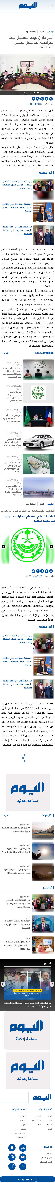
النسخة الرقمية (25, 1179)
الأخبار (42, 31)
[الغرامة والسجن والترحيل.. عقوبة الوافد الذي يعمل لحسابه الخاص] (38, 393)
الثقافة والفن (36, 1120)
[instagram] (12, 1157)
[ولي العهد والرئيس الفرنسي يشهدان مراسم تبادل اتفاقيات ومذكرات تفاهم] (43, 903)
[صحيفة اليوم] (27, 5)
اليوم (52, 103)
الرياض (47, 576)
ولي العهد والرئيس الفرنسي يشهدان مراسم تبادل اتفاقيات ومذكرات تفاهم (17, 184)
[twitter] (51, 99)
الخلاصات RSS (21, 1137)
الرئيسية (50, 31)
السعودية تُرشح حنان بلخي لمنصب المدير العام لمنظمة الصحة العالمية (17, 207)
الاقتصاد (38, 1116)
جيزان (47, 103)
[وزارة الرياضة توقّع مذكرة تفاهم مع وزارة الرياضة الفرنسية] (38, 416)
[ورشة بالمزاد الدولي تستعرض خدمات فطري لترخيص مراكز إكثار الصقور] (43, 945)
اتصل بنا (23, 1124)
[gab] (22, 1148)
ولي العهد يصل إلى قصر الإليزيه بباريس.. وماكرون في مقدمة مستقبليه (17, 230)
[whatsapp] (38, 99)
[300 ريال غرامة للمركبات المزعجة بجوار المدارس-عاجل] (43, 831)
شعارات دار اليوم (20, 1133)
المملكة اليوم (31, 31)
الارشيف (23, 1120)
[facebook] (46, 99)
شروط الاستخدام (46, 1162)
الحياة (50, 1120)
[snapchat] (12, 1147)
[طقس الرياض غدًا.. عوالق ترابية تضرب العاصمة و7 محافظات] (43, 872)
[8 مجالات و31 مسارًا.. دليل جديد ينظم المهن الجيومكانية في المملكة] (38, 464)
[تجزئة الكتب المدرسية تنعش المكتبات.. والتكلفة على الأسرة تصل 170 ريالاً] (27, 984)
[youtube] (22, 1157)
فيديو (50, 1129)
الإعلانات (23, 1129)
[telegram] (42, 99)
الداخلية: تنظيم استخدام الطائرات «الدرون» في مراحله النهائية (29, 518)
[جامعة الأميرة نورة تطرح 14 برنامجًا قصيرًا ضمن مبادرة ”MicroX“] (38, 487)
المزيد (6, 353)
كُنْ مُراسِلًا (22, 1116)
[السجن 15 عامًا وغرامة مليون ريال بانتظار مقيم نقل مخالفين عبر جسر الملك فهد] (38, 369)
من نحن (49, 1153)
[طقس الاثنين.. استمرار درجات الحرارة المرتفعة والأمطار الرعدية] (43, 851)
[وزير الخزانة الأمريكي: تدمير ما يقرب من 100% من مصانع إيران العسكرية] (43, 924)
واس (52, 576)
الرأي (39, 1124)
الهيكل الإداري (46, 1157)
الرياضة (49, 1124)
